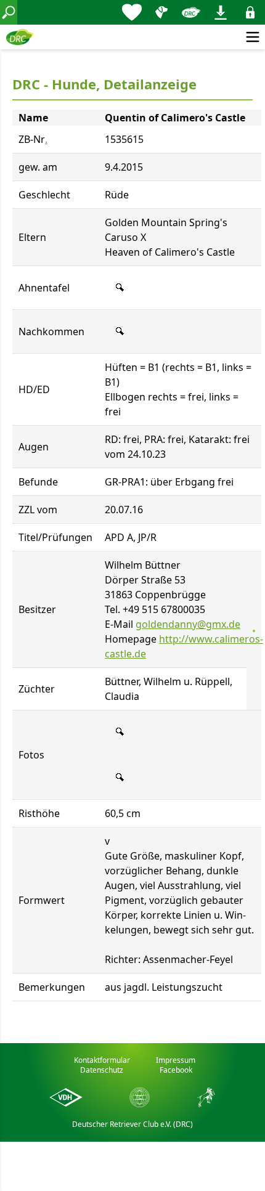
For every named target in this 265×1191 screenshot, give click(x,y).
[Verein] (191, 12)
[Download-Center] (220, 12)
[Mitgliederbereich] (250, 12)
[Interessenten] (132, 12)
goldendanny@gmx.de (188, 624)
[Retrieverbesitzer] (161, 12)
